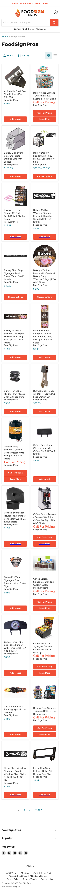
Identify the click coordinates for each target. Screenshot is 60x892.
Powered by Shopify (11, 886)
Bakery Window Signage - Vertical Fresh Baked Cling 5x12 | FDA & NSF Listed (42, 336)
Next (37, 809)
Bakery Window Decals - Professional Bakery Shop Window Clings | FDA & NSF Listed (44, 276)
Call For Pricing (44, 113)
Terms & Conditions (18, 876)
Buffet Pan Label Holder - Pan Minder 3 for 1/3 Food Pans (14, 393)
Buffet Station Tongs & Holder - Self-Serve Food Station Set (44, 393)
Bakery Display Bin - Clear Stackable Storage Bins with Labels (14, 157)
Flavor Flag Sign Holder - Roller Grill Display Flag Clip (43, 771)
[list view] (55, 55)
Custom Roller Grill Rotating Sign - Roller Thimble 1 (15, 709)
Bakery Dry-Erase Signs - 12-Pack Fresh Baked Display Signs (14, 214)
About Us (25, 873)
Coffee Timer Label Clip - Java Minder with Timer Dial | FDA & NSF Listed (15, 646)
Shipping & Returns (38, 876)
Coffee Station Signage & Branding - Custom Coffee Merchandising (44, 583)
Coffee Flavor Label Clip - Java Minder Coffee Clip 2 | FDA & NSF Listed (44, 450)
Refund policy (47, 879)
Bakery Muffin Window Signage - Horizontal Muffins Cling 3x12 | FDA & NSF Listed (43, 216)
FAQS (35, 873)
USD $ (29, 866)
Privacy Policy (13, 879)
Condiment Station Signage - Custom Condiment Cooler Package (42, 648)
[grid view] (48, 55)
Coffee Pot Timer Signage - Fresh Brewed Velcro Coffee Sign (15, 582)
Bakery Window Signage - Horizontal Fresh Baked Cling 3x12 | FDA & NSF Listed (14, 336)
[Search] (54, 22)
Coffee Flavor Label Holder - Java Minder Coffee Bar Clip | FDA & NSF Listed (15, 517)
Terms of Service (30, 879)
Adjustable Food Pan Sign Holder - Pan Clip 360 (15, 94)
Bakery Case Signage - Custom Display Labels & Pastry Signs (44, 95)
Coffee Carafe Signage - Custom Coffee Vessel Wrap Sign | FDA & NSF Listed (14, 452)
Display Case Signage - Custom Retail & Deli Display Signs (44, 711)
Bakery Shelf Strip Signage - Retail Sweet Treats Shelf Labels (14, 275)
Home (5, 36)
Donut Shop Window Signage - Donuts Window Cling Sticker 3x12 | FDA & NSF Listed (15, 774)
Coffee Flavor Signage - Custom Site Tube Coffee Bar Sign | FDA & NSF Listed (44, 519)
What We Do (12, 873)
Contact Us (46, 873)
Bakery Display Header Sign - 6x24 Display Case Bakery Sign (43, 157)
